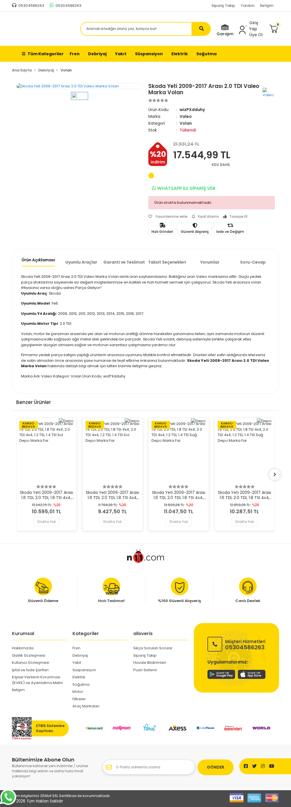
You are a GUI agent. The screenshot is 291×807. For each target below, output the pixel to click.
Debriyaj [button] (97, 54)
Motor (77, 691)
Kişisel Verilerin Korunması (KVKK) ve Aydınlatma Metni (37, 679)
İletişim (266, 5)
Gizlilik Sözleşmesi (28, 655)
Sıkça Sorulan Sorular (152, 648)
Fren (76, 648)
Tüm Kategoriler (46, 54)
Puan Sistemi (145, 670)
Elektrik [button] (179, 54)
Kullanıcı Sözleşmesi (30, 662)
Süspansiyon (84, 670)
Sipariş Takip (223, 5)
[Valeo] (269, 92)
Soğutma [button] (206, 54)
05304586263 (245, 644)
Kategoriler (85, 633)
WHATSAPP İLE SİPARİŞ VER (185, 188)
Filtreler (79, 699)
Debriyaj (80, 655)
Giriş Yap (253, 26)
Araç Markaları (85, 706)
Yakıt (76, 662)
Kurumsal (23, 633)
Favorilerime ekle (171, 216)
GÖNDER (215, 767)
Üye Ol (256, 35)
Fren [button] (75, 54)
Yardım (247, 5)
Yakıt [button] (120, 54)
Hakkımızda (23, 648)
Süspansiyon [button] (149, 54)
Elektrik (78, 677)
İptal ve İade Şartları (30, 670)
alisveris (143, 633)
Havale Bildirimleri (149, 662)
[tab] (38, 262)
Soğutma (81, 684)
